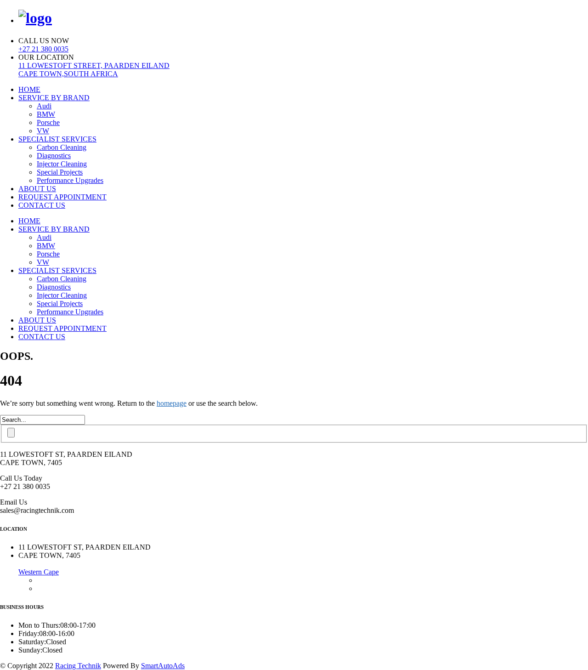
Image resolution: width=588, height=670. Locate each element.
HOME (29, 89)
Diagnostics (54, 155)
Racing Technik (78, 666)
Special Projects (60, 172)
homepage (172, 403)
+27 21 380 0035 (43, 49)
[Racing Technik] (35, 18)
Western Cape (38, 572)
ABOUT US (37, 189)
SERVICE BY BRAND (54, 98)
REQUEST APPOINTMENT (62, 197)
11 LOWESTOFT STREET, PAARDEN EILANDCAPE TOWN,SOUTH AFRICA (94, 70)
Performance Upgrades (70, 180)
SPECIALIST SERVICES (57, 139)
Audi (44, 106)
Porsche (48, 122)
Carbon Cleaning (61, 147)
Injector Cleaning (62, 164)
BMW (46, 114)
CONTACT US (41, 205)
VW (43, 131)
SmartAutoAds (163, 666)
